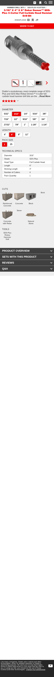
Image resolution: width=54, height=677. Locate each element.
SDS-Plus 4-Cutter (36, 8)
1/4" (26, 114)
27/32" (7, 125)
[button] (34, 2)
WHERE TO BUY (27, 26)
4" (5, 134)
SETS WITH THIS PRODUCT (19, 256)
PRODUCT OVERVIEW (16, 250)
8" (19, 134)
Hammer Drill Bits (16, 8)
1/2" (16, 119)
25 (11, 144)
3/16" (16, 114)
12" (27, 134)
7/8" (17, 125)
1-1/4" (44, 125)
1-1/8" (34, 125)
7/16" (6, 119)
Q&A (5, 268)
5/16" (35, 114)
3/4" (43, 119)
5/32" (6, 114)
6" (12, 135)
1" (25, 125)
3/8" (45, 114)
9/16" (25, 119)
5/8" (35, 119)
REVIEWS (8, 262)
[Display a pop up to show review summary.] (18, 101)
